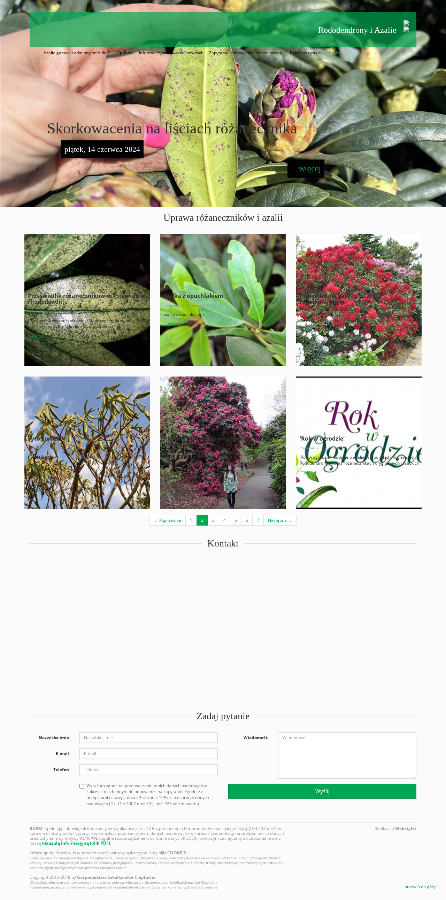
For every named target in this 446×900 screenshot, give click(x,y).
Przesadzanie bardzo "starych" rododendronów (342, 299)
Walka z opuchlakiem (193, 296)
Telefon (61, 770)
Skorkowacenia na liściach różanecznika (172, 128)
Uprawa (124, 53)
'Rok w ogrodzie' (322, 438)
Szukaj (335, 53)
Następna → (280, 520)
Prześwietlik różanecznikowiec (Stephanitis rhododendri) (88, 299)
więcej (309, 168)
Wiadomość (256, 737)
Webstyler (405, 828)
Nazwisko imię (54, 737)
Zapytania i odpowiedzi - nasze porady (246, 53)
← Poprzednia (167, 520)
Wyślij (322, 791)
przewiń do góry (419, 887)
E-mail (62, 754)
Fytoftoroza (44, 438)
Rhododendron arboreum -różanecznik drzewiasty (218, 442)
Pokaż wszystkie (305, 53)
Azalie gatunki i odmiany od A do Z (77, 53)
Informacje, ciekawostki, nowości (170, 53)
